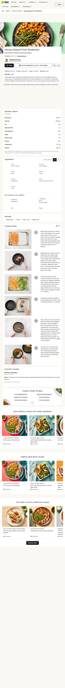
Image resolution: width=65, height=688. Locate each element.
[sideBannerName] (32, 97)
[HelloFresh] (5, 2)
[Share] (58, 65)
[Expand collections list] (32, 402)
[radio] (5, 56)
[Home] (3, 11)
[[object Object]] (54, 65)
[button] (32, 159)
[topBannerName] (32, 17)
